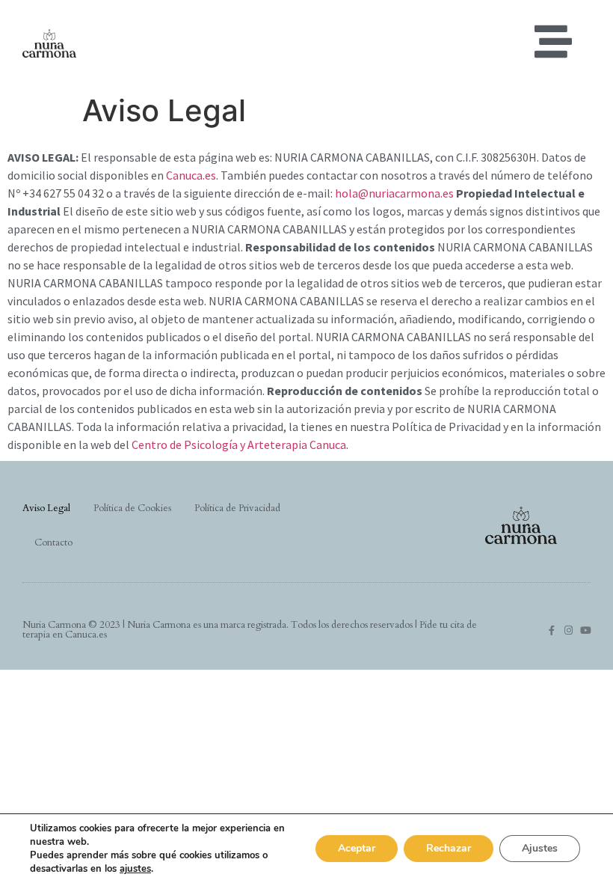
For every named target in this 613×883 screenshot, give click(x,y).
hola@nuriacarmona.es (394, 193)
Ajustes (540, 848)
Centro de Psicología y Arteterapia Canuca (239, 444)
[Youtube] (586, 630)
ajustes (135, 869)
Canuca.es (191, 175)
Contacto (53, 542)
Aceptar (356, 848)
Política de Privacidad (237, 508)
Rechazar (448, 848)
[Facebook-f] (551, 630)
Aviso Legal (46, 508)
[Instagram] (568, 630)
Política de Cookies (132, 508)
